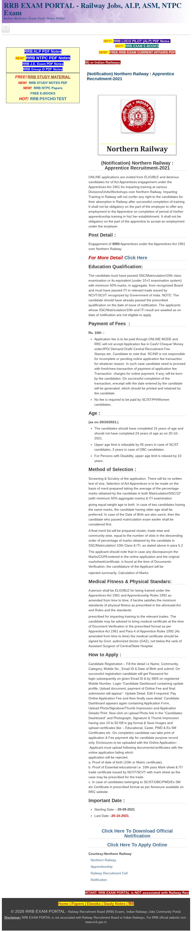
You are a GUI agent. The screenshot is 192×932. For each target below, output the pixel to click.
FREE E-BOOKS (42, 93)
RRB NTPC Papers (48, 88)
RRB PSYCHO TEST (48, 99)
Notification (99, 880)
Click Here (135, 257)
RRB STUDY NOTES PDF (48, 83)
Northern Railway (103, 860)
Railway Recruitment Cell (109, 873)
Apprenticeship (102, 866)
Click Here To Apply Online (137, 844)
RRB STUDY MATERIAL (49, 77)
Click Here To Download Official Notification (137, 833)
